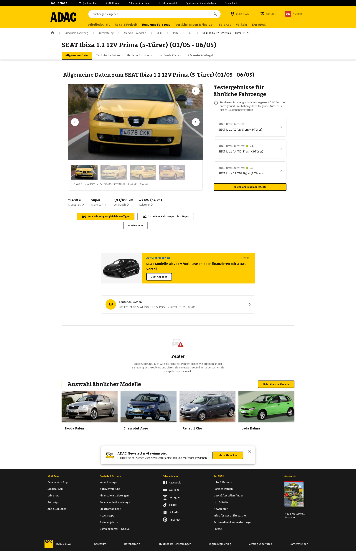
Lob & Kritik (221, 502)
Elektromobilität (168, 3)
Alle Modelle (135, 225)
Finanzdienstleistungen (114, 495)
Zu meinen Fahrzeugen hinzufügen (168, 216)
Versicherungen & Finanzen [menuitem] (194, 25)
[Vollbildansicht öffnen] (196, 91)
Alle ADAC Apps (56, 509)
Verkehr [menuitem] (241, 25)
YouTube (174, 490)
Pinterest (174, 519)
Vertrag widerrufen (260, 544)
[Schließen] (250, 452)
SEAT (159, 33)
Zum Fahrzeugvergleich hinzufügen (109, 216)
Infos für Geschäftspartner (230, 515)
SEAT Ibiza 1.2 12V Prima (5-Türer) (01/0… (226, 33)
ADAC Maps (107, 515)
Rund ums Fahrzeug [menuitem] (156, 25)
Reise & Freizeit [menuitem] (126, 25)
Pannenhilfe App (57, 482)
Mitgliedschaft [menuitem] (99, 25)
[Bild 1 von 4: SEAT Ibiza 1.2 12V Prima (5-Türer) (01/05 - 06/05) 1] (84, 172)
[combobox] (154, 14)
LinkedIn (174, 512)
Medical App (55, 489)
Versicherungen (109, 482)
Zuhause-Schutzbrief (139, 3)
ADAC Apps (53, 476)
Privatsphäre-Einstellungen (174, 544)
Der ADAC (219, 476)
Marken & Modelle (135, 33)
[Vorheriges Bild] (75, 122)
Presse (218, 529)
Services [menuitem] (225, 25)
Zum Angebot (159, 276)
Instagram (175, 497)
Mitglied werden (88, 3)
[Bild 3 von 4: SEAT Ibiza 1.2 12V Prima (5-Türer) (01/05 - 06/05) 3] (143, 172)
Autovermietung (110, 489)
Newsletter (221, 509)
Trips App (53, 502)
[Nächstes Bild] (196, 122)
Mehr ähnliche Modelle (276, 384)
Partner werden (223, 489)
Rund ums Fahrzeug (76, 33)
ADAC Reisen (113, 3)
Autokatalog (106, 33)
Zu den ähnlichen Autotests (250, 186)
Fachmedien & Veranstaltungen (233, 522)
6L (190, 33)
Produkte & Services (110, 476)
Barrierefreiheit (299, 544)
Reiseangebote (109, 522)
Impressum (99, 544)
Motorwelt (290, 476)
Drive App (53, 495)
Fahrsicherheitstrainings (115, 502)
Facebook (175, 482)
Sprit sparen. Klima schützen (201, 3)
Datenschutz (132, 544)
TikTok (173, 504)
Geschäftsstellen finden (228, 495)
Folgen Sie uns (170, 476)
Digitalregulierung (220, 544)
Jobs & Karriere (223, 482)
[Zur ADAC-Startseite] (63, 17)
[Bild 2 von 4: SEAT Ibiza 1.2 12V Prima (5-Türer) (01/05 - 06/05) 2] (113, 172)
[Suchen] (215, 14)
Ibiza (176, 33)
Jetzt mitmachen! (227, 455)
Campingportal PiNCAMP (115, 529)
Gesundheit (231, 3)
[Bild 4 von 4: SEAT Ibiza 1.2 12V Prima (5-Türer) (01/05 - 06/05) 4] (172, 172)
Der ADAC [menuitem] (259, 25)
